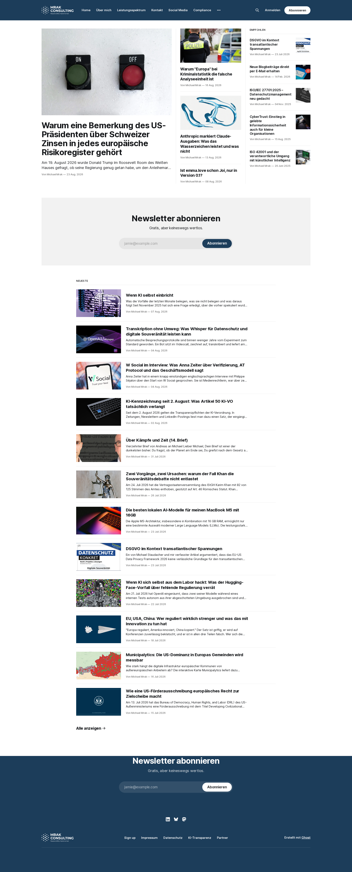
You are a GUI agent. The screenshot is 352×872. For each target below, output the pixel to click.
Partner (222, 838)
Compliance (202, 10)
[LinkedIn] (168, 819)
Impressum (149, 838)
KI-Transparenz (199, 838)
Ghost (305, 837)
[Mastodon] (184, 819)
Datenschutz (173, 838)
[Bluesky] (176, 819)
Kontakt (157, 10)
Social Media (178, 10)
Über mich (103, 10)
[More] (219, 10)
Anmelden (272, 10)
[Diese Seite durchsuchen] (257, 10)
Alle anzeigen (88, 728)
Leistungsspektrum (131, 10)
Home (86, 10)
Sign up (129, 838)
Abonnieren (297, 10)
